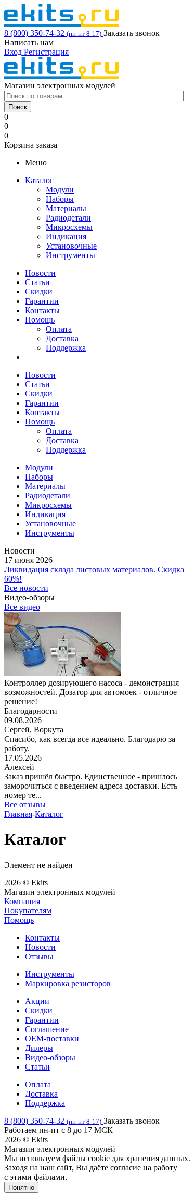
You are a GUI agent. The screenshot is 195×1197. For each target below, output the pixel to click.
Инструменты (70, 255)
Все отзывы (25, 804)
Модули (60, 189)
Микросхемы (69, 227)
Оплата (59, 329)
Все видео (22, 606)
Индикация (66, 236)
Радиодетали (68, 217)
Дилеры (39, 1048)
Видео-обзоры (50, 1057)
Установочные (71, 245)
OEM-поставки (52, 1038)
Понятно (21, 1187)
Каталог (39, 180)
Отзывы (39, 956)
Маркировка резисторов (68, 983)
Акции (37, 1001)
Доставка (62, 338)
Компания (22, 901)
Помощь (40, 319)
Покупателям (27, 910)
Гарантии (42, 301)
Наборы (60, 199)
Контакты (42, 310)
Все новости (26, 588)
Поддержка (66, 347)
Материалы (66, 208)
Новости (40, 272)
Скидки (39, 291)
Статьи (37, 282)
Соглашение (47, 1029)
